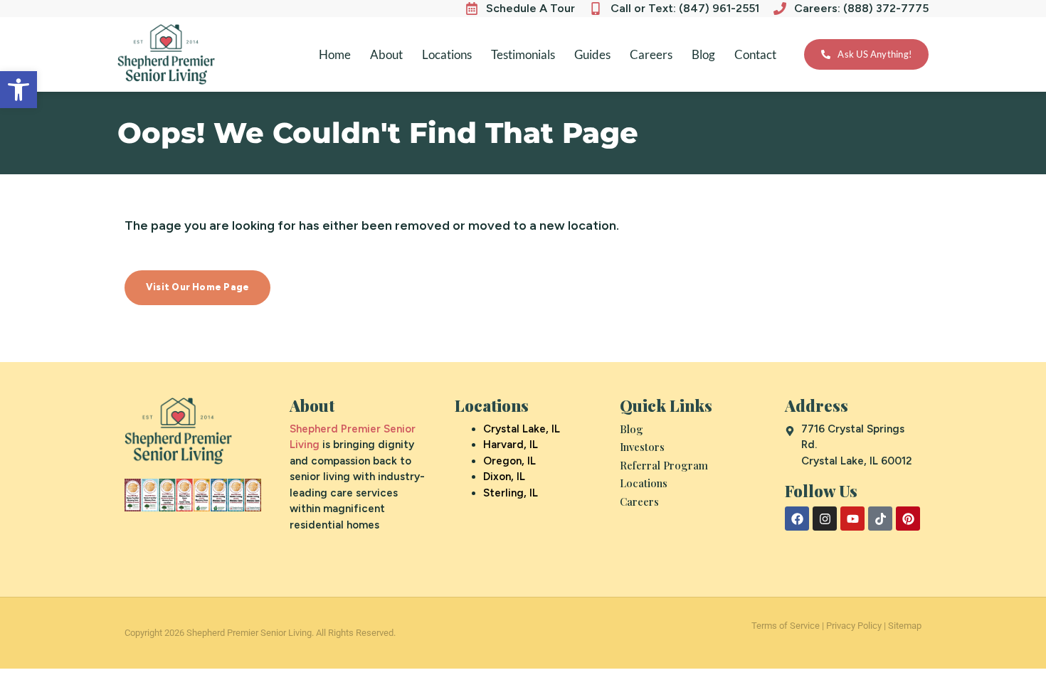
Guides (592, 54)
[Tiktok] (880, 518)
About (386, 54)
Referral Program (664, 465)
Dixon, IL (504, 476)
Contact (755, 54)
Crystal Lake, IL (521, 429)
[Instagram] (825, 518)
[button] (18, 89)
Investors (642, 447)
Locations (447, 54)
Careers (651, 54)
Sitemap (904, 625)
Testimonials (523, 54)
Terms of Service (785, 625)
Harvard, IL (510, 444)
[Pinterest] (908, 518)
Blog (703, 54)
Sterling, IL (510, 493)
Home (335, 54)
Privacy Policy (854, 625)
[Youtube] (852, 518)
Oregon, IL (509, 461)
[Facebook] (797, 518)
